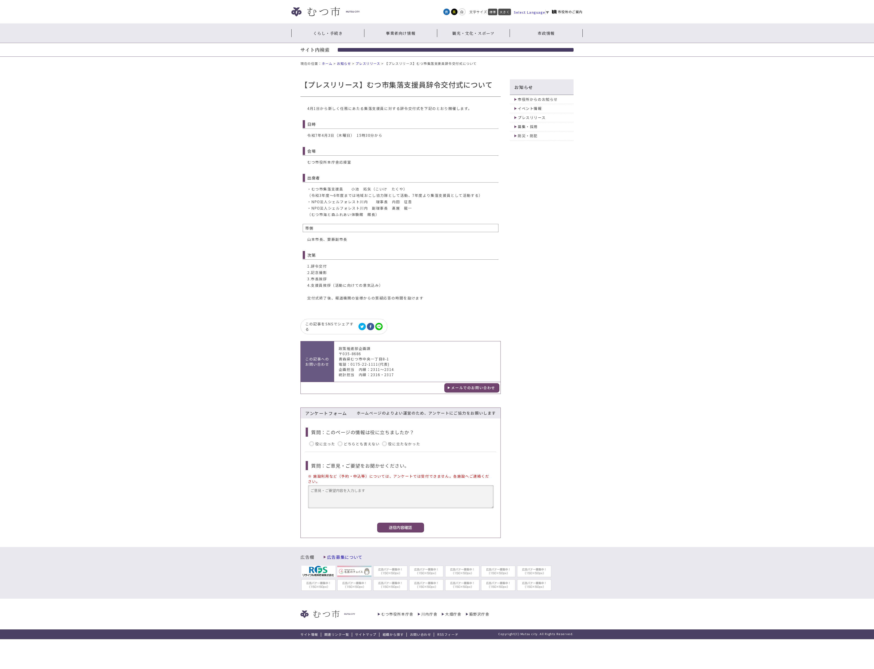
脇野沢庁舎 (479, 614)
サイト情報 (309, 634)
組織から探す (393, 634)
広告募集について (345, 557)
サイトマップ (365, 634)
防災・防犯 (528, 135)
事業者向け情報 (400, 33)
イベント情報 (530, 108)
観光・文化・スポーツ (473, 33)
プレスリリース (368, 63)
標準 (492, 12)
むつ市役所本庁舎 (397, 614)
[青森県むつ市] (325, 12)
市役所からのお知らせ (538, 99)
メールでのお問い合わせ (473, 387)
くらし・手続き (328, 33)
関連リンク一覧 (336, 634)
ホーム (327, 63)
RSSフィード (447, 634)
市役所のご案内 (570, 11)
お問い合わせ (420, 634)
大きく (505, 12)
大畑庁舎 (453, 614)
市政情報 (546, 33)
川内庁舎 (429, 614)
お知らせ (344, 63)
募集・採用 (528, 126)
